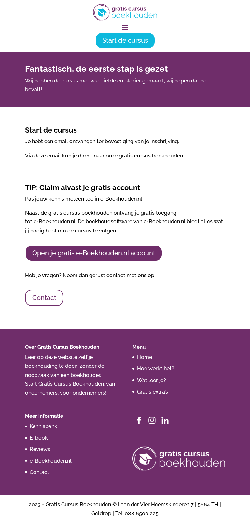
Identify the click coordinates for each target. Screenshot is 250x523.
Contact (44, 298)
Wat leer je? (151, 380)
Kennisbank (43, 426)
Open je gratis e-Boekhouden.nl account (93, 253)
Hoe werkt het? (155, 369)
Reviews (40, 449)
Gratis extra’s (152, 392)
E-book (39, 438)
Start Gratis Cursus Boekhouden (64, 384)
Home (144, 357)
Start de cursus (125, 40)
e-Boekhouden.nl (51, 461)
